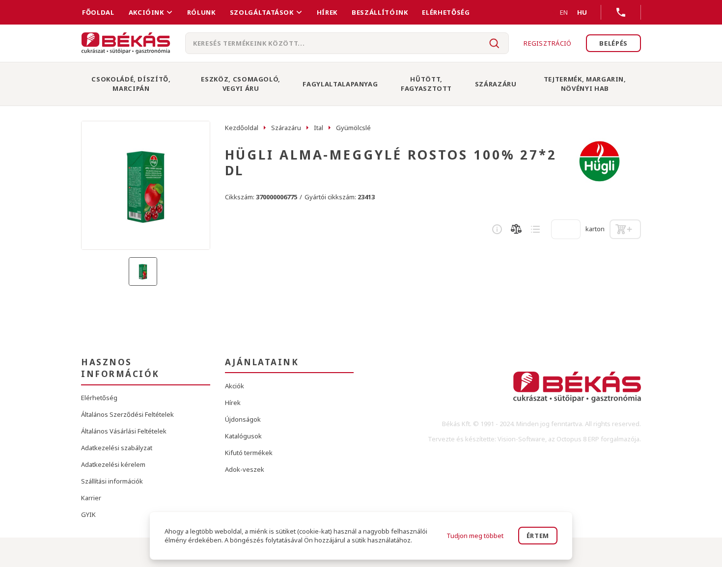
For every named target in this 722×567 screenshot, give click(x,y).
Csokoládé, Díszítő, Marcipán (130, 84)
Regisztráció (547, 43)
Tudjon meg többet (474, 535)
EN (564, 12)
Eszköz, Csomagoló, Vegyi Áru (240, 84)
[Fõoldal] (125, 43)
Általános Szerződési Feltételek (127, 414)
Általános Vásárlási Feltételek (124, 431)
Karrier (91, 497)
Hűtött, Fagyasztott (426, 84)
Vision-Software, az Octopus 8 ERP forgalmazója (568, 438)
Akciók (234, 385)
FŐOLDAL (98, 12)
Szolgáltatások (262, 12)
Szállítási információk (112, 481)
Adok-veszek (244, 469)
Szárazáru (496, 84)
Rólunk (201, 12)
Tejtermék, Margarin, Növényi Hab (585, 84)
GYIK (88, 514)
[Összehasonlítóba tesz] (516, 229)
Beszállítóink (380, 12)
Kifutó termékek (249, 452)
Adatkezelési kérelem (113, 464)
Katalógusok (243, 436)
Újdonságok (243, 419)
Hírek (327, 12)
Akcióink (146, 12)
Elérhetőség (446, 12)
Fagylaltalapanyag (340, 84)
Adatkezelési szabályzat (116, 447)
